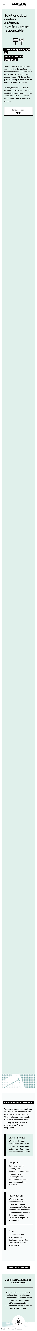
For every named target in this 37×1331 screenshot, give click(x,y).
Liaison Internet (17, 1137)
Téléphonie (14, 1162)
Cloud (12, 1231)
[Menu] (4, 4)
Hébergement (16, 1195)
